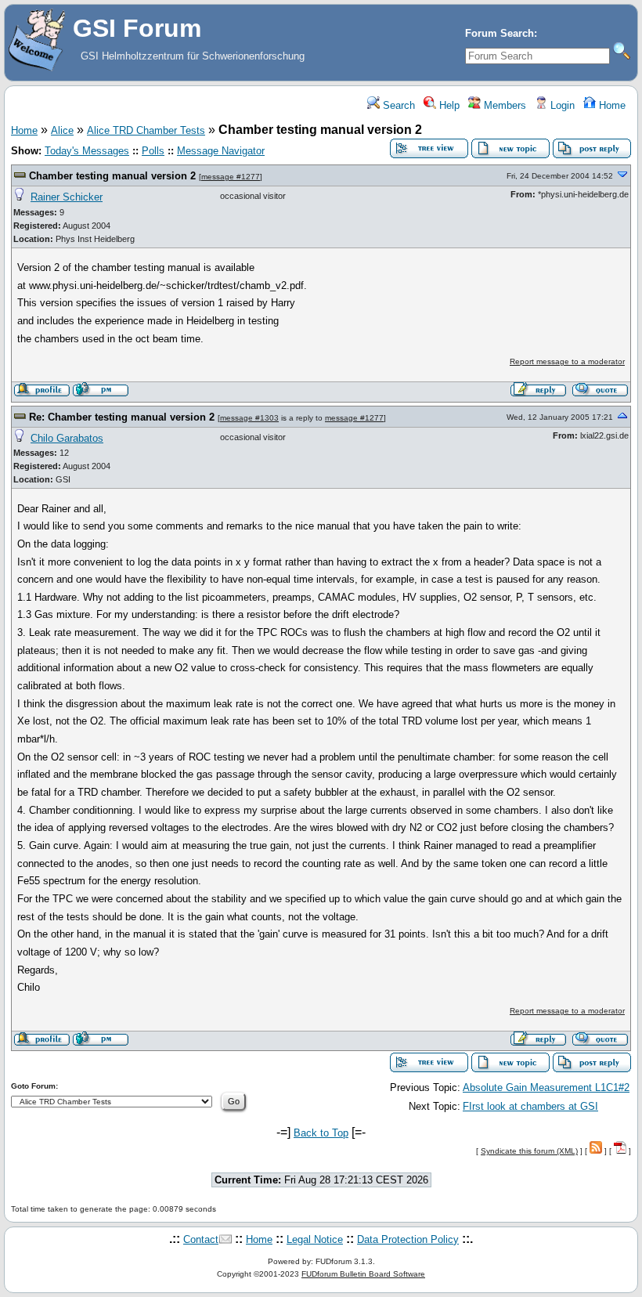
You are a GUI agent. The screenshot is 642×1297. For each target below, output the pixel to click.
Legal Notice (315, 1239)
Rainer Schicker (67, 197)
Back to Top (321, 1133)
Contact (200, 1239)
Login (561, 105)
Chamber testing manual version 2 (112, 176)
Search (397, 105)
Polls (153, 151)
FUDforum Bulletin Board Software (363, 1274)
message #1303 (249, 418)
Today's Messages (87, 151)
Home (611, 105)
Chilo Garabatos (67, 438)
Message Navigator (221, 151)
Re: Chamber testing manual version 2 (122, 417)
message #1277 (230, 176)
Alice (62, 130)
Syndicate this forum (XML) (529, 1151)
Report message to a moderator (567, 361)
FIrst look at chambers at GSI (530, 1106)
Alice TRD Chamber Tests (146, 130)
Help (448, 105)
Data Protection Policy (408, 1239)
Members (503, 105)
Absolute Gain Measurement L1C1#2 (546, 1087)
